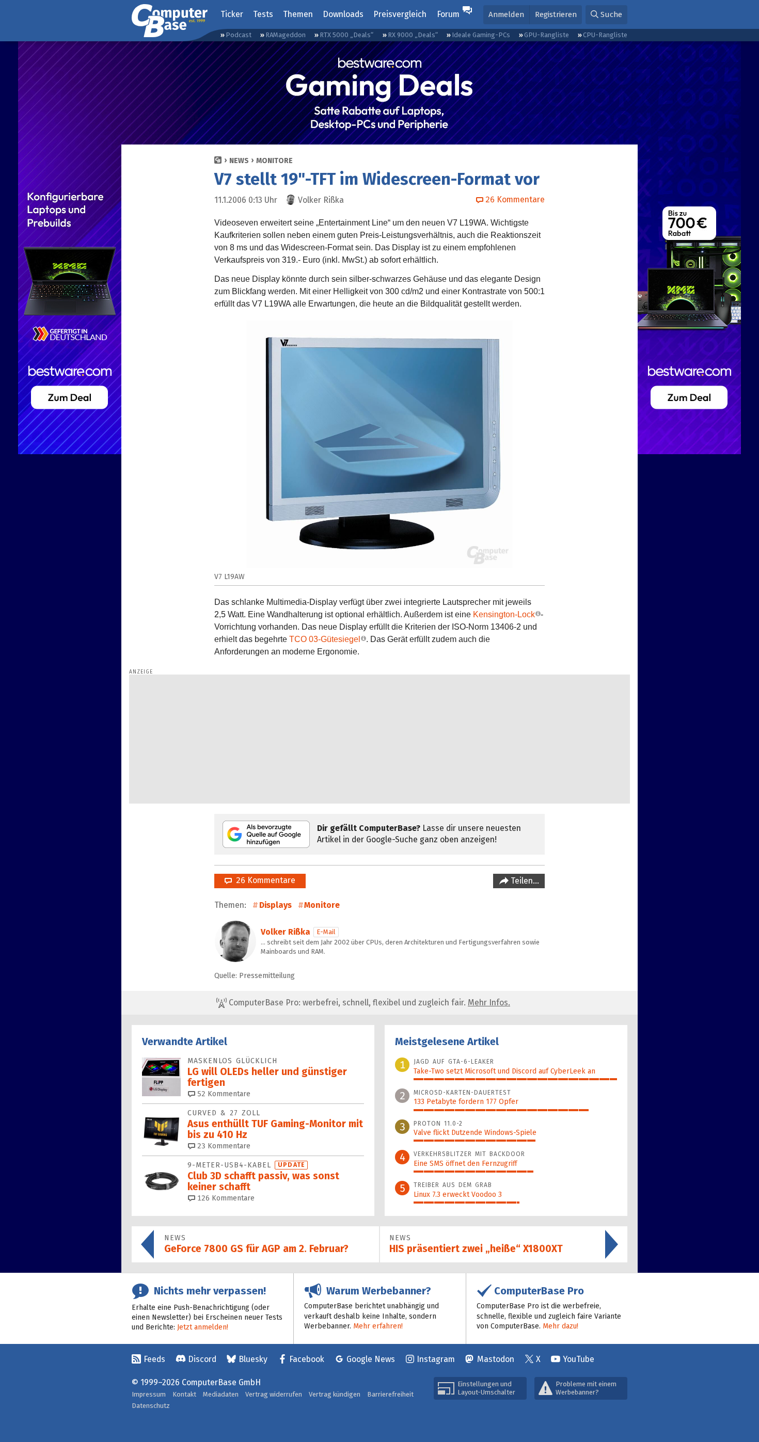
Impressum (149, 1394)
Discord (202, 1359)
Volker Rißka (285, 932)
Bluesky (253, 1359)
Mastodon (495, 1359)
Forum (448, 14)
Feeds (154, 1359)
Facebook (306, 1359)
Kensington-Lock (504, 614)
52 (222, 1093)
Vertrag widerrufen (273, 1394)
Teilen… (524, 881)
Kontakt (184, 1394)
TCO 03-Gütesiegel (324, 639)
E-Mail (326, 932)
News (239, 160)
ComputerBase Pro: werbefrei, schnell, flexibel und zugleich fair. (368, 1002)
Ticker (231, 14)
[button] (606, 14)
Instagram (436, 1359)
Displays (275, 905)
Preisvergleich (399, 14)
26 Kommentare (263, 880)
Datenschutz (151, 1405)
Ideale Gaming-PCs (481, 35)
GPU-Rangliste (546, 35)
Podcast (238, 35)
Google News (370, 1359)
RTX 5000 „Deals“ (346, 35)
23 (222, 1146)
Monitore (274, 160)
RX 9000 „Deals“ (413, 35)
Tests (263, 14)
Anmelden (506, 14)
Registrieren (556, 14)
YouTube (578, 1359)
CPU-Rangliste (605, 35)
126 (225, 1198)
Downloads (343, 14)
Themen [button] (298, 14)
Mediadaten (221, 1394)
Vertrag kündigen (334, 1394)
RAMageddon (285, 35)
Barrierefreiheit (390, 1394)
